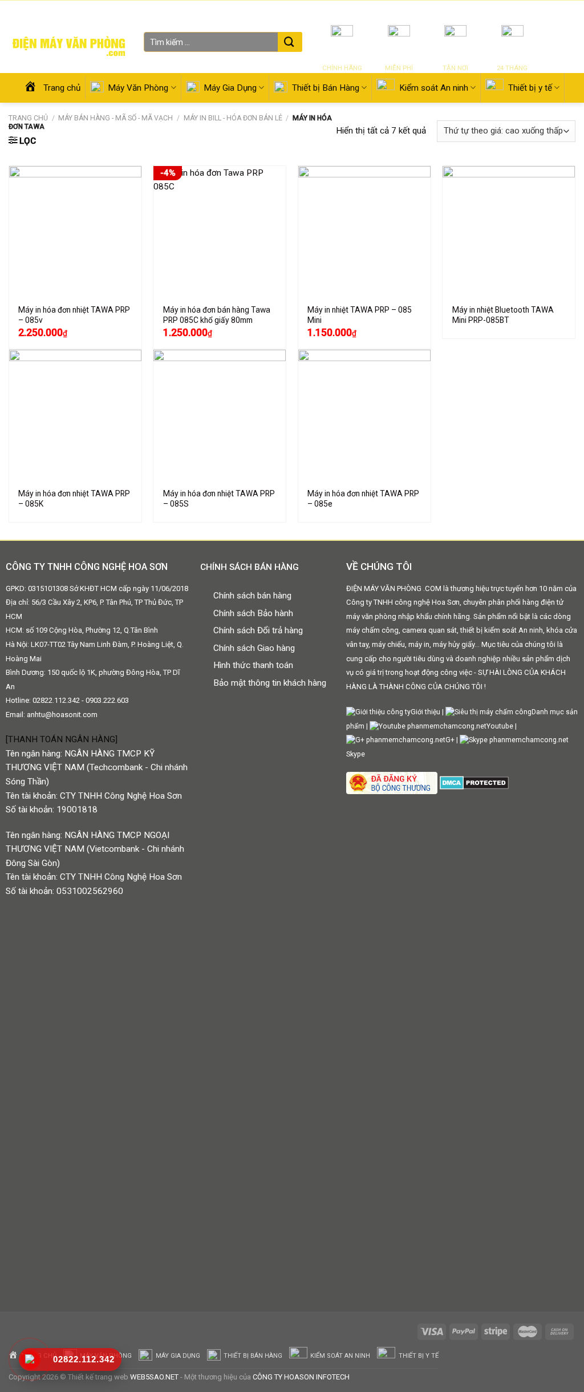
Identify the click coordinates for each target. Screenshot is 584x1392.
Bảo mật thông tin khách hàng (269, 683)
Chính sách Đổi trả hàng (258, 630)
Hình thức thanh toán (253, 665)
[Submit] (289, 43)
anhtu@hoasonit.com (62, 714)
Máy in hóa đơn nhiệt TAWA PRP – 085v (74, 315)
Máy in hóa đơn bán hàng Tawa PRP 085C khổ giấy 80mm (216, 315)
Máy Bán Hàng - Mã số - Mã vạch (115, 118)
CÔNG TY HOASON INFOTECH (301, 1377)
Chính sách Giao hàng (254, 648)
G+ (450, 740)
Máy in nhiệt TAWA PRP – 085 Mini (359, 315)
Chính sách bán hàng (252, 595)
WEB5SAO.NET (154, 1377)
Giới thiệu (472, 11)
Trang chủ (28, 118)
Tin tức (440, 11)
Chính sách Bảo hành (253, 613)
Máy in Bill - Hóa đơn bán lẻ (233, 118)
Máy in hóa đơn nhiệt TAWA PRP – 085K (74, 498)
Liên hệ (504, 11)
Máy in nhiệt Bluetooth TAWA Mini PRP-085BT (503, 315)
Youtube (499, 726)
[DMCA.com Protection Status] (473, 782)
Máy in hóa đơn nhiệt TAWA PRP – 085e (363, 498)
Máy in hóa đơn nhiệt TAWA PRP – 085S (219, 498)
